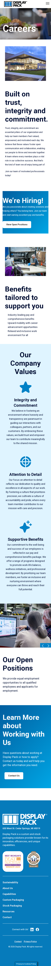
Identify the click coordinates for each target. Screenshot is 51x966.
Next (48, 646)
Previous (43, 646)
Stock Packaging (12, 905)
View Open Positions (16, 224)
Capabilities (9, 894)
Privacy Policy (30, 941)
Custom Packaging (13, 899)
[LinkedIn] (32, 929)
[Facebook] (37, 929)
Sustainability (10, 882)
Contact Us (14, 775)
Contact (7, 917)
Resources (8, 911)
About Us (8, 888)
